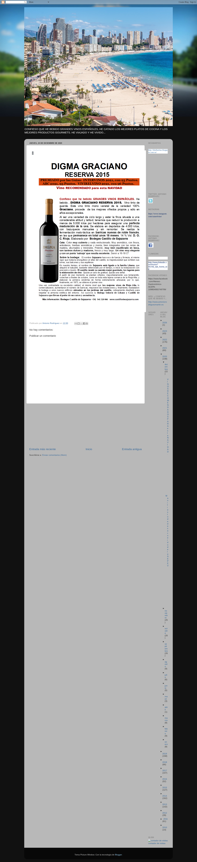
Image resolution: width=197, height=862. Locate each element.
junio (166, 687)
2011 (165, 819)
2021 (164, 348)
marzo (166, 719)
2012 (164, 813)
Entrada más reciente (42, 449)
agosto (166, 664)
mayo (166, 697)
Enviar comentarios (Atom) (54, 455)
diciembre (166, 366)
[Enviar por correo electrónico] (75, 323)
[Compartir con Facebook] (84, 323)
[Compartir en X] (81, 323)
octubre (166, 630)
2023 (164, 331)
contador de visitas (156, 843)
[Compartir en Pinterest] (86, 323)
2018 (164, 762)
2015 (164, 788)
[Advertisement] (85, 425)
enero (166, 743)
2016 (164, 779)
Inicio (89, 449)
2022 (164, 340)
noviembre (166, 614)
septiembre (166, 647)
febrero (166, 731)
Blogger (118, 855)
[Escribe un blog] (78, 323)
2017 (164, 771)
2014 (164, 796)
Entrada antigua (132, 449)
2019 (164, 754)
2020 (164, 356)
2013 (164, 804)
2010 (164, 827)
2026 (164, 323)
